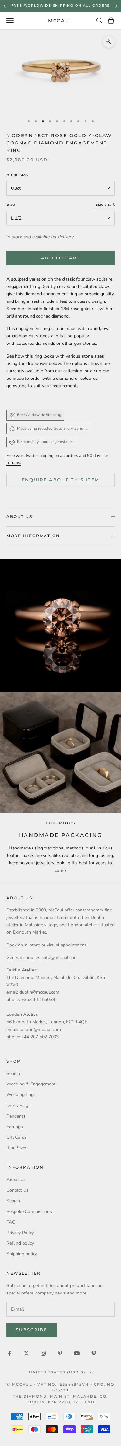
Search (13, 1073)
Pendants (15, 1116)
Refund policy (20, 1243)
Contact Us (17, 1190)
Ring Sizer (16, 1148)
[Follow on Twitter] (26, 1353)
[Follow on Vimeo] (93, 1353)
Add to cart (60, 257)
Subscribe (31, 1329)
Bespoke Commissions (29, 1211)
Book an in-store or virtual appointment (46, 945)
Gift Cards (16, 1137)
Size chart (105, 204)
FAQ (10, 1222)
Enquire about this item (61, 479)
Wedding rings (21, 1095)
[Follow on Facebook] (9, 1353)
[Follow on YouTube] (77, 1353)
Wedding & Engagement (30, 1084)
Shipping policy (21, 1254)
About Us (16, 1180)
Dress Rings (18, 1105)
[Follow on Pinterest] (60, 1353)
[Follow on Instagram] (43, 1353)
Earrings (14, 1127)
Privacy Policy (20, 1233)
